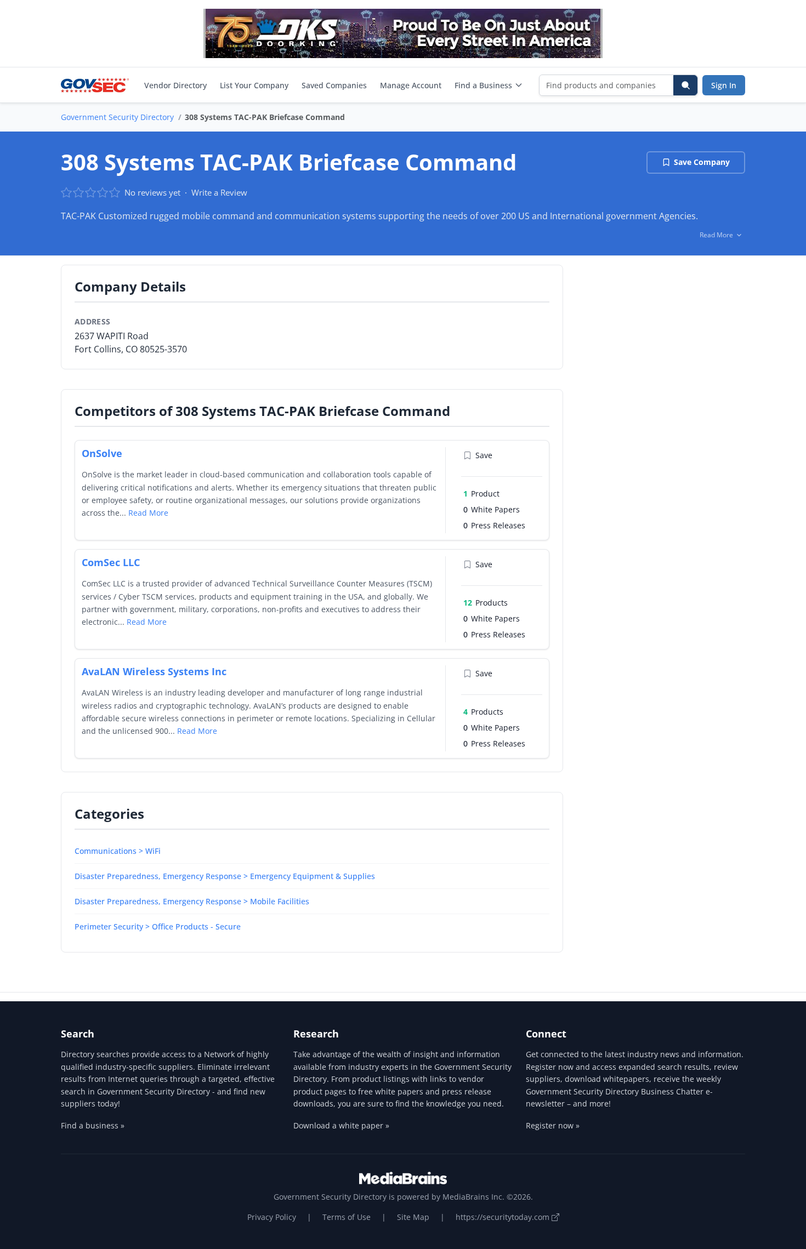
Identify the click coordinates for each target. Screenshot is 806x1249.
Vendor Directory (175, 85)
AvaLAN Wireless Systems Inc (154, 671)
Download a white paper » (341, 1125)
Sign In (723, 85)
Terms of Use (346, 1217)
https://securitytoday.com (504, 1217)
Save (483, 455)
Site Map (413, 1217)
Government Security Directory (117, 117)
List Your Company (254, 85)
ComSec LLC (111, 562)
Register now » (553, 1125)
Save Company (702, 162)
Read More (148, 512)
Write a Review (219, 192)
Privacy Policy (271, 1217)
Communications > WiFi (118, 851)
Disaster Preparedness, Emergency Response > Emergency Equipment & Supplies (225, 876)
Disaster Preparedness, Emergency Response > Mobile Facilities (192, 901)
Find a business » (92, 1125)
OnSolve (102, 453)
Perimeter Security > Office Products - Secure (158, 926)
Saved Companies (334, 85)
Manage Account (410, 85)
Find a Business (483, 85)
